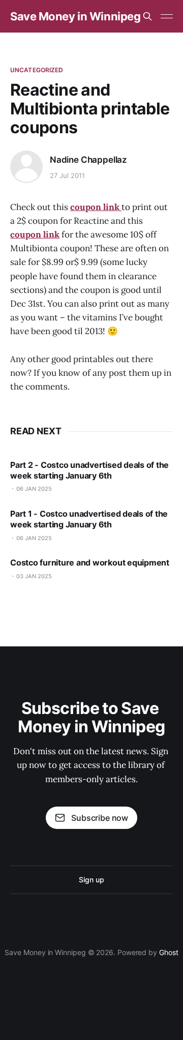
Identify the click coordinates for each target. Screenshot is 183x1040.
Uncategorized (37, 70)
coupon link (34, 234)
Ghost (168, 952)
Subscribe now (99, 818)
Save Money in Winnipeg (75, 16)
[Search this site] (147, 16)
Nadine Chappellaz (88, 160)
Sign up (91, 879)
